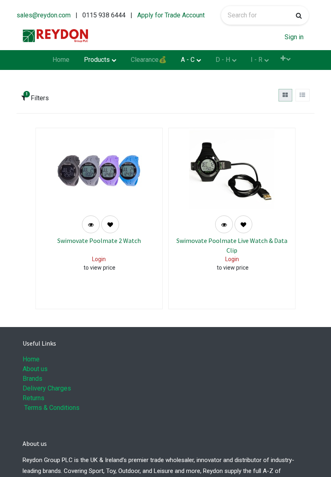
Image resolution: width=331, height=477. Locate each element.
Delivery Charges (47, 388)
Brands (32, 378)
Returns (33, 398)
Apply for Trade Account (171, 15)
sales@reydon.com (44, 15)
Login (99, 259)
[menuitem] (61, 60)
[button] (285, 58)
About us (35, 369)
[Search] (298, 15)
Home (31, 359)
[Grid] (285, 95)
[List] (302, 95)
